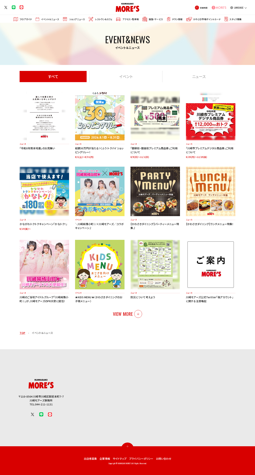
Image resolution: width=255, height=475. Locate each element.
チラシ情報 (177, 19)
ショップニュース (77, 19)
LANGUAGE (238, 7)
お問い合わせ (163, 458)
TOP (22, 332)
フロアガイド (26, 19)
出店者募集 (90, 458)
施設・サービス (156, 19)
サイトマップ (120, 458)
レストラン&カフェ (103, 19)
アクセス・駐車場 (130, 19)
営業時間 (204, 7)
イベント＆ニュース (50, 19)
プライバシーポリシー (141, 458)
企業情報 (104, 458)
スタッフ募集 (235, 19)
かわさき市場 (206, 19)
